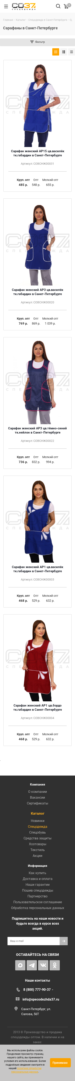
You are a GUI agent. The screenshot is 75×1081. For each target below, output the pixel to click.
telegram (32, 965)
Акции (37, 856)
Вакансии (37, 797)
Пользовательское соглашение (37, 902)
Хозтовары (37, 844)
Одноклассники (55, 965)
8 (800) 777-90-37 (37, 990)
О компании (37, 792)
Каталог (37, 813)
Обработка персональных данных (37, 908)
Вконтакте (43, 965)
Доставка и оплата (37, 879)
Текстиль (37, 850)
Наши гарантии (38, 885)
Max (20, 965)
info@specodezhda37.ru (40, 999)
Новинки (37, 821)
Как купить (37, 873)
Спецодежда (37, 827)
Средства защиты (37, 838)
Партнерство (38, 896)
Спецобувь (37, 832)
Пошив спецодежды (37, 890)
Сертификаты (37, 803)
